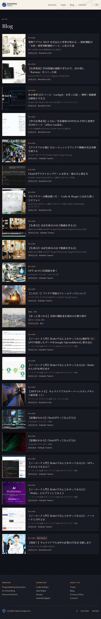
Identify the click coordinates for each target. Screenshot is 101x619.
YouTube (85, 611)
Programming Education (13, 587)
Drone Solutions (10, 594)
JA (93, 5)
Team (63, 4)
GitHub (95, 611)
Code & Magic (42, 587)
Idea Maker (41, 590)
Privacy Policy (77, 594)
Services (52, 4)
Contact (82, 4)
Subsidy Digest (43, 598)
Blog (72, 4)
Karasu (39, 594)
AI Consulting (8, 590)
